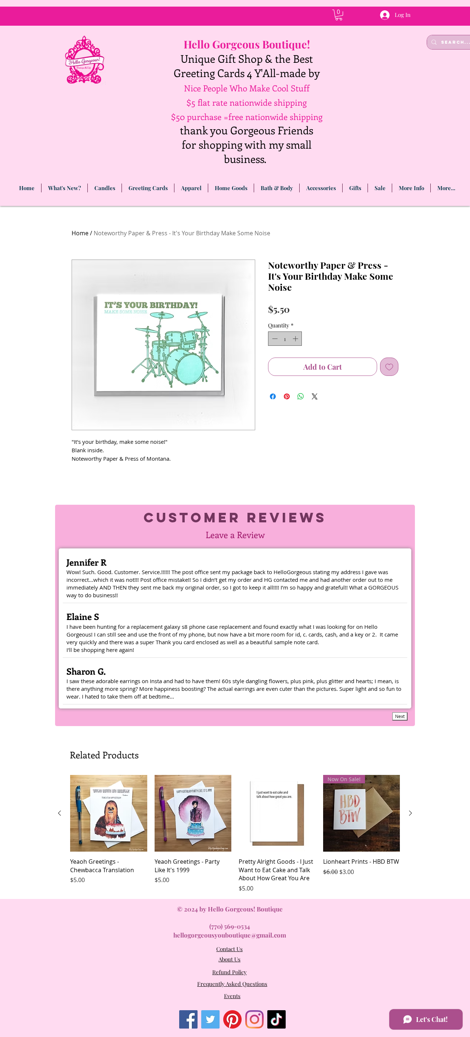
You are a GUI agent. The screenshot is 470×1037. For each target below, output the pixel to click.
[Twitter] (210, 1019)
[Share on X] (314, 396)
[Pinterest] (232, 1019)
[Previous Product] (59, 813)
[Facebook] (188, 1019)
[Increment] (296, 338)
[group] (235, 834)
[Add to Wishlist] (389, 367)
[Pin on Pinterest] (286, 396)
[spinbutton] (285, 338)
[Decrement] (274, 338)
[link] (338, 15)
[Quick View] (108, 813)
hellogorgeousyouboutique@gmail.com (229, 935)
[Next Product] (410, 813)
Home (80, 233)
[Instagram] (254, 1019)
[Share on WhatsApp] (300, 396)
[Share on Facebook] (272, 396)
